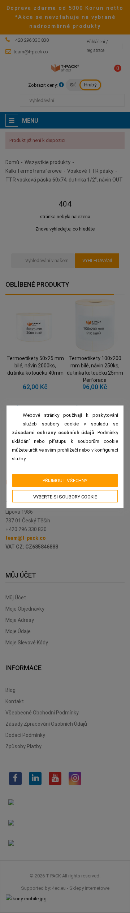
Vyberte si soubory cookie (65, 497)
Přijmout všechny (65, 480)
